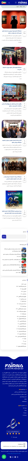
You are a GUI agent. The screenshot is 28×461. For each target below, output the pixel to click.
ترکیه (25, 339)
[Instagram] (17, 457)
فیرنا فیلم (24, 301)
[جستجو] (9, 2)
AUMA (25, 399)
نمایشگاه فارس (23, 321)
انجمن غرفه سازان (23, 397)
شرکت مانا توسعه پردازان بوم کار (14, 453)
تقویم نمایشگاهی (22, 296)
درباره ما (25, 413)
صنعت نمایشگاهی (22, 309)
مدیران (24, 291)
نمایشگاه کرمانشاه (22, 329)
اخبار (25, 284)
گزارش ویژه (24, 289)
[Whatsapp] (13, 457)
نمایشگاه (24, 314)
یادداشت (24, 294)
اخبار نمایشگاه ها (22, 286)
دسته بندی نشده (22, 304)
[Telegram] (15, 457)
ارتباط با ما (25, 415)
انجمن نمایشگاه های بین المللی (20, 392)
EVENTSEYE (24, 401)
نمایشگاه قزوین (22, 324)
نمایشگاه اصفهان (22, 319)
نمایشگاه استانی (22, 316)
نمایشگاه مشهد (22, 334)
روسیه (24, 344)
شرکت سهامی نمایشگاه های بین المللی (19, 394)
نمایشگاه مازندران (22, 331)
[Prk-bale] (11, 457)
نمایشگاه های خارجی (22, 336)
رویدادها (25, 408)
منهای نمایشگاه (22, 311)
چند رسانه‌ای (23, 299)
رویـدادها (24, 306)
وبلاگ (25, 410)
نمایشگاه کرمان (23, 326)
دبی (25, 341)
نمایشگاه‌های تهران (22, 346)
